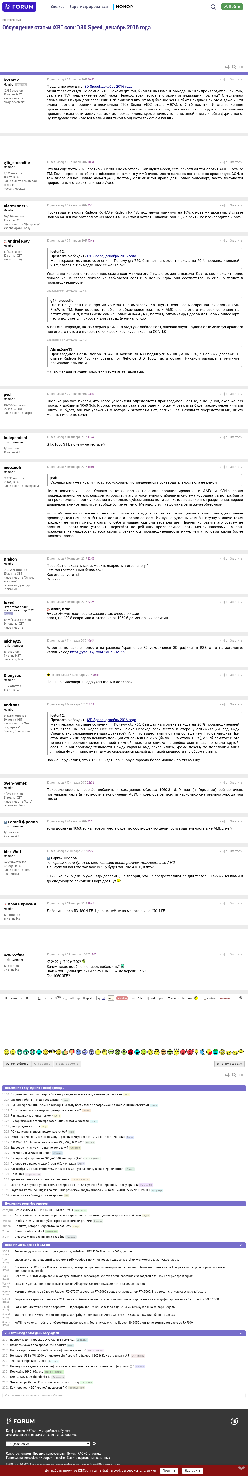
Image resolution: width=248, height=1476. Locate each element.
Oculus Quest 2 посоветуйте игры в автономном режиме (53, 1221)
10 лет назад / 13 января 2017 (75, 675)
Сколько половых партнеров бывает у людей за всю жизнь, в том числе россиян (66, 1094)
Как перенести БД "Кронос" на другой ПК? (39, 1387)
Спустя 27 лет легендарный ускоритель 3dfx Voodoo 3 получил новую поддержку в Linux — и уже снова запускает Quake (97, 1259)
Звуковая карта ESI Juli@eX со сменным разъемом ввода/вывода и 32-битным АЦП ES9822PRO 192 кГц (80, 1190)
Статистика (93, 1453)
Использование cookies (22, 1457)
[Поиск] (213, 6)
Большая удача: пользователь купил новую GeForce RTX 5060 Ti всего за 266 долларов (74, 1251)
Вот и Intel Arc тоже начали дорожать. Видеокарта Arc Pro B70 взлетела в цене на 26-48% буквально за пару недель (95, 1307)
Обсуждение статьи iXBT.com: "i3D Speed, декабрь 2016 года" (77, 27)
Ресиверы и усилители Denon (31, 1153)
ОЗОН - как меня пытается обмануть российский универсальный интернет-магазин (68, 1137)
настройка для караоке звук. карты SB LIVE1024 (42, 1339)
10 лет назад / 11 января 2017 (70, 640)
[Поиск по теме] (234, 67)
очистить (224, 998)
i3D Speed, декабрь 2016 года (108, 86)
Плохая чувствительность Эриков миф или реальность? (48, 1350)
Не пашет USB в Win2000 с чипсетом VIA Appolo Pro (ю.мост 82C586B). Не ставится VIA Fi (70, 1355)
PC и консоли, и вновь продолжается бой (39, 1131)
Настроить (193, 1471)
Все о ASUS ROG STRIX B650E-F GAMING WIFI (44, 1210)
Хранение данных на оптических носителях (41, 1179)
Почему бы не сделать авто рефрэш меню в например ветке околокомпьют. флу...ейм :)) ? (72, 1366)
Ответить (236, 79)
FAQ (80, 1453)
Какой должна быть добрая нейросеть (37, 1195)
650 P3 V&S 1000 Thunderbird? (30, 1377)
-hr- (183, 998)
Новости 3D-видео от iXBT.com (27, 1245)
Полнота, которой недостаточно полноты (43, 1226)
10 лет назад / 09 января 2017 (71, 79)
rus (190, 998)
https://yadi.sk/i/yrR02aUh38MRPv (97, 652)
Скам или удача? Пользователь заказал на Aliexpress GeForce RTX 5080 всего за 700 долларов (80, 1284)
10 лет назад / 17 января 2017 (70, 782)
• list (133, 998)
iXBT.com (13, 1464)
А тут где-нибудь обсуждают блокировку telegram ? (46, 1110)
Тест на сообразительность (28, 1361)
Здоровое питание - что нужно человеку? (39, 1147)
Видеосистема (11, 19)
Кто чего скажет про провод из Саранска (38, 1345)
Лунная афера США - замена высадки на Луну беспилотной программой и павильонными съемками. (80, 1105)
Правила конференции (49, 1453)
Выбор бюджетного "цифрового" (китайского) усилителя (50, 1121)
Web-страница (13, 259)
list (141, 998)
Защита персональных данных (88, 1457)
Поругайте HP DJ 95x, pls (26, 1371)
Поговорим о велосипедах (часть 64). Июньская (43, 1163)
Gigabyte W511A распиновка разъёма (40, 1236)
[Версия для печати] (227, 67)
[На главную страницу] (19, 7)
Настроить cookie (52, 1457)
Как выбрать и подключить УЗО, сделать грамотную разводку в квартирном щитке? (68, 1169)
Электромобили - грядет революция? (36, 1099)
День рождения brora (25, 1126)
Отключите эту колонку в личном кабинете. (34, 1395)
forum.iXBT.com (98, 1464)
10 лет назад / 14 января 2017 (70, 704)
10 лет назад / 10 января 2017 (70, 437)
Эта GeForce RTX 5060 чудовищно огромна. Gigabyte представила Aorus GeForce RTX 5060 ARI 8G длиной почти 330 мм (95, 1315)
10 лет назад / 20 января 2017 (70, 821)
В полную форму (229, 1064)
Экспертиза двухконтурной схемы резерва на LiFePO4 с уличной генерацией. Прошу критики (75, 1185)
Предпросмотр (67, 1064)
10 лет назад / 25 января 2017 (70, 903)
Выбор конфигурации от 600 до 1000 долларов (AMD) (47, 1158)
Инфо (223, 79)
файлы (211, 998)
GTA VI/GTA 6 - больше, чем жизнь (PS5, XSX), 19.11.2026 (47, 1142)
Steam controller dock (30, 1231)
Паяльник (17, 1174)
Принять (169, 1471)
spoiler (89, 998)
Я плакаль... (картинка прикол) (32, 1115)
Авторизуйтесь (17, 1064)
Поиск (71, 1453)
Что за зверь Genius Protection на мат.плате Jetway (45, 1382)
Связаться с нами (18, 1453)
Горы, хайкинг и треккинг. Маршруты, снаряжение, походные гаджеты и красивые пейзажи (78, 1215)
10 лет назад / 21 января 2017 (70, 851)
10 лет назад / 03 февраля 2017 (71, 954)
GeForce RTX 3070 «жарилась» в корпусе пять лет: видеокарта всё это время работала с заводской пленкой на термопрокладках (104, 1276)
